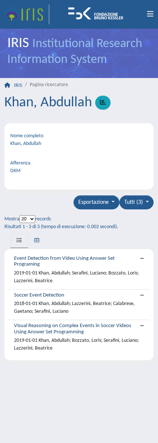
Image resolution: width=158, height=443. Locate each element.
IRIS (18, 85)
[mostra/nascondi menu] (150, 14)
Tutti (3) (134, 202)
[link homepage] (26, 14)
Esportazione (94, 202)
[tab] (19, 241)
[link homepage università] (98, 14)
